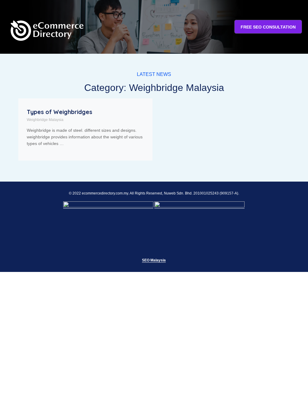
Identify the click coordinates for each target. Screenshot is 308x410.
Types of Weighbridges (59, 112)
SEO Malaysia (154, 260)
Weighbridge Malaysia (45, 120)
